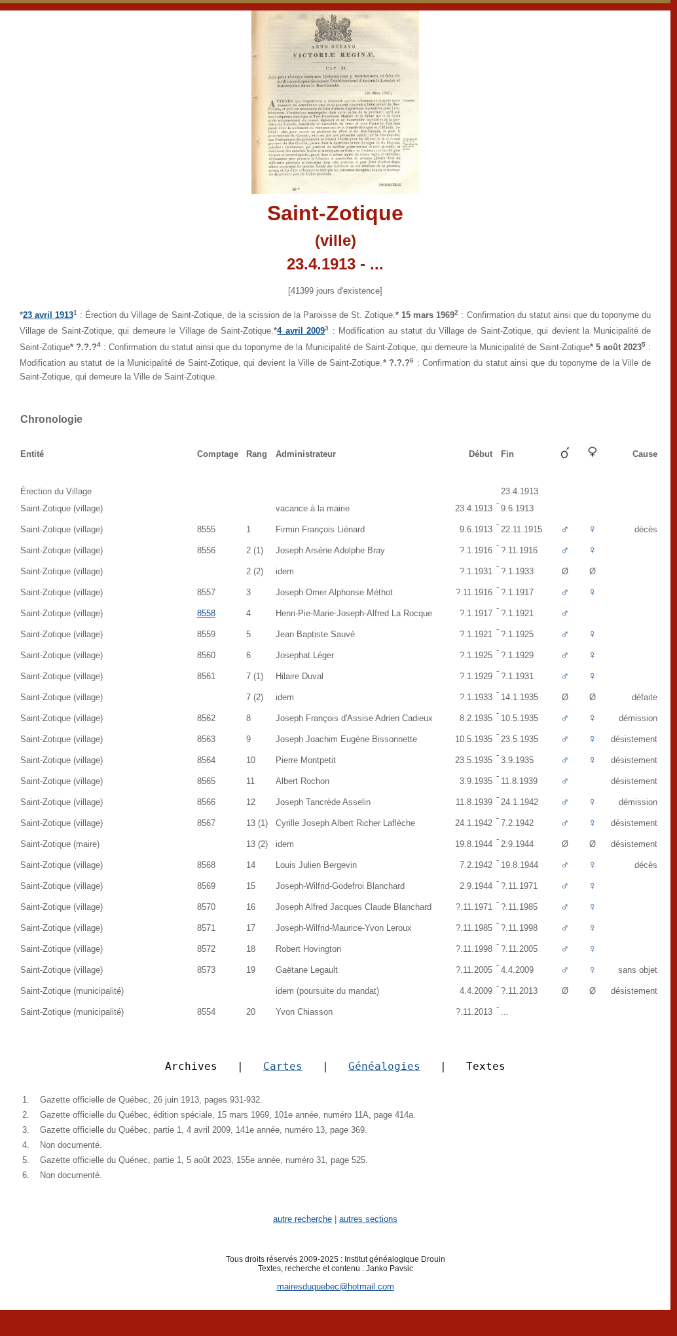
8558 (206, 613)
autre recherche (302, 1219)
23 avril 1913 (48, 315)
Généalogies (384, 1066)
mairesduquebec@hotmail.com (335, 1286)
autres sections (368, 1219)
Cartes (282, 1066)
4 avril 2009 (301, 331)
